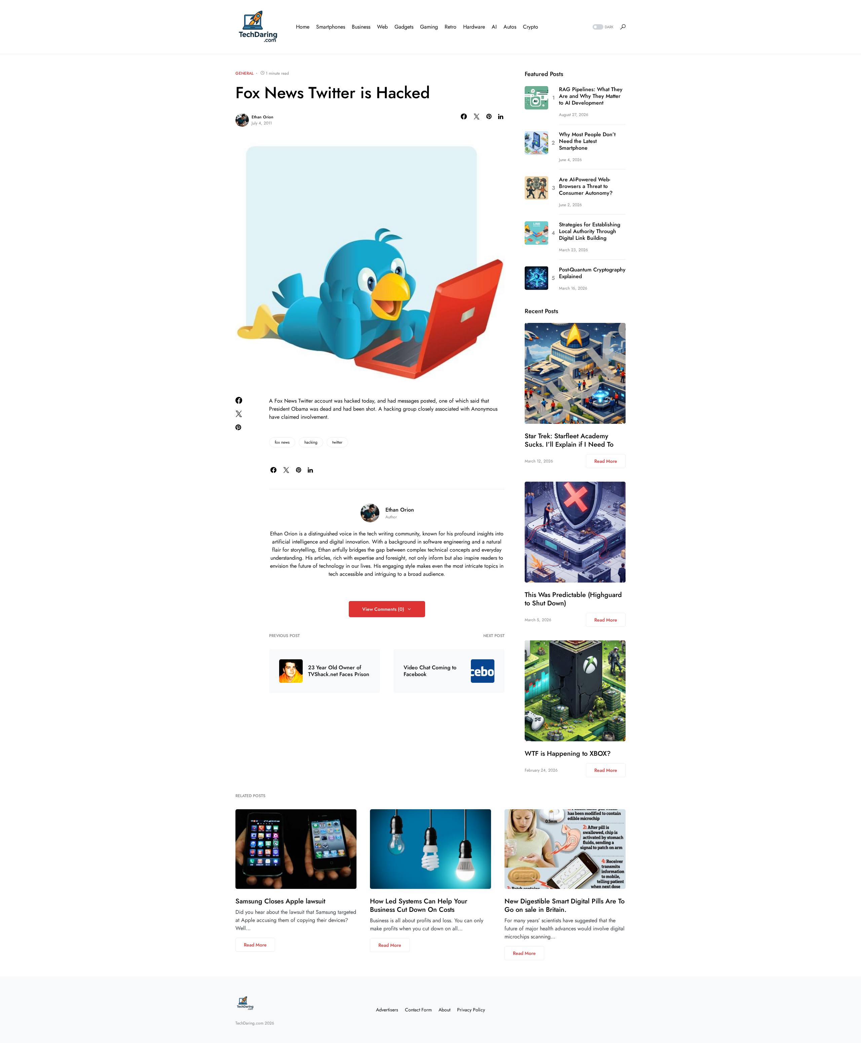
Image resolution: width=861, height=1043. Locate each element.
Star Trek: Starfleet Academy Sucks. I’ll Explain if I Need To (569, 440)
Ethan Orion (262, 117)
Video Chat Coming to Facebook (430, 671)
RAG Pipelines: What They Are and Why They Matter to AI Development (591, 96)
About (444, 1009)
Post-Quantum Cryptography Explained (592, 273)
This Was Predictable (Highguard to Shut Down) (573, 599)
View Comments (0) (383, 609)
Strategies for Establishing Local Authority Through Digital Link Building (589, 231)
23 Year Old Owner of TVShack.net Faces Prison (338, 671)
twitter (337, 442)
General (244, 73)
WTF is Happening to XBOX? (568, 753)
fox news (282, 442)
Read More (605, 461)
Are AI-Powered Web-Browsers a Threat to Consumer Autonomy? (585, 186)
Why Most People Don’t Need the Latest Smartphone (587, 141)
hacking (310, 442)
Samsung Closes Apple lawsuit (280, 901)
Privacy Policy (471, 1009)
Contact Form (418, 1009)
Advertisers (387, 1009)
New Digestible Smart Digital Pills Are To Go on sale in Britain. (564, 905)
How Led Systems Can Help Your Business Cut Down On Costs (418, 905)
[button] (602, 27)
